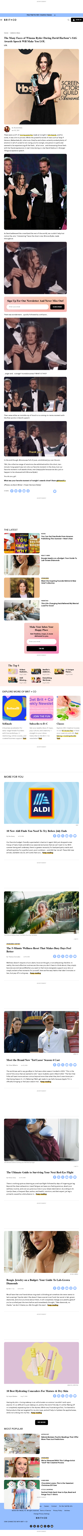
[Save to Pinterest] (16, 491)
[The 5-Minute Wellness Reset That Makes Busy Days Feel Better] (41, 912)
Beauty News (45, 555)
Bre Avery (12, 836)
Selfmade (7, 723)
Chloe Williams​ (13, 1065)
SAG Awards (51, 135)
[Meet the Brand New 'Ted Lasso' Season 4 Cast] (41, 1032)
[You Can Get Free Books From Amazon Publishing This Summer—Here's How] (22, 543)
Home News (45, 1480)
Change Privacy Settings (41, 1514)
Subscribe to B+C (39, 723)
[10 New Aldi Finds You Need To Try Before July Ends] (41, 803)
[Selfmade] (14, 708)
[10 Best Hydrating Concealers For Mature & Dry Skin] (13, 671)
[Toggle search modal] (68, 20)
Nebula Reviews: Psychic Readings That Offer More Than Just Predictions (59, 1438)
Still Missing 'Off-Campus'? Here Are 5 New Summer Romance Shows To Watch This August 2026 (24, 679)
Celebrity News (15, 33)
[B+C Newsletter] (41, 708)
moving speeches (26, 135)
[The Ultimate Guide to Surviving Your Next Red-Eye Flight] (41, 1140)
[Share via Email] (24, 491)
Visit (24, 738)
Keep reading (47, 853)
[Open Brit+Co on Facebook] (31, 1526)
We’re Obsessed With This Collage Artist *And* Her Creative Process (58, 1462)
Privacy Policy (57, 1510)
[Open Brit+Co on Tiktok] (48, 1526)
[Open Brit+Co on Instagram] (38, 1526)
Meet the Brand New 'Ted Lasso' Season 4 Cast (33, 1060)
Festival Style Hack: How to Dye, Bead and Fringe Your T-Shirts (58, 1493)
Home (6, 33)
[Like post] (54, 491)
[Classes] (69, 708)
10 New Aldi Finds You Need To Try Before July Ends (36, 831)
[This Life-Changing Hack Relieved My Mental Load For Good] (22, 610)
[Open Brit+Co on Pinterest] (34, 1526)
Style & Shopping (47, 1489)
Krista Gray (12, 1178)
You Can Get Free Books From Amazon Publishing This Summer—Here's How (57, 538)
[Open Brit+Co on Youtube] (41, 1526)
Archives (67, 1510)
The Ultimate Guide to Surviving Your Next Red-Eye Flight (39, 1172)
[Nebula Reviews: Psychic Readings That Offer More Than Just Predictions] (22, 1443)
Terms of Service (45, 1510)
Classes (60, 723)
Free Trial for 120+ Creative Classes (39, 15)
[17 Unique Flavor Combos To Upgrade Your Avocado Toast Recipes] (59, 671)
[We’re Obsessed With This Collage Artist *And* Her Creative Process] (22, 1467)
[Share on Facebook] (11, 491)
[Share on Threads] (28, 491)
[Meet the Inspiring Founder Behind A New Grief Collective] (22, 587)
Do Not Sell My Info (65, 1506)
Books (43, 534)
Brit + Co (11, 1289)
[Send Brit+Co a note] (52, 1526)
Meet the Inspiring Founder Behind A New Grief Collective (58, 582)
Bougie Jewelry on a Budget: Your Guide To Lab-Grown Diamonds (59, 559)
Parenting (44, 601)
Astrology (45, 1434)
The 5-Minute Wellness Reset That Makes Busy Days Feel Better (38, 949)
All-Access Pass (67, 731)
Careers (46, 1506)
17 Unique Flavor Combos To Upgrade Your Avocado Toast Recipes (70, 671)
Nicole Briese (18, 128)
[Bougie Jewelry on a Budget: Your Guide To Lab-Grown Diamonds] (22, 565)
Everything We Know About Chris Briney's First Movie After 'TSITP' (47, 679)
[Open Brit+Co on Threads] (45, 1526)
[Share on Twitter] (20, 491)
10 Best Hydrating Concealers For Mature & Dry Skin (24, 671)
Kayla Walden (13, 1396)
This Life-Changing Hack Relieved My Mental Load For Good (60, 605)
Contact (54, 1506)
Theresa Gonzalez (14, 957)
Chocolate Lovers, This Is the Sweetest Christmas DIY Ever (57, 1484)
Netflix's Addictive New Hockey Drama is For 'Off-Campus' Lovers (47, 671)
